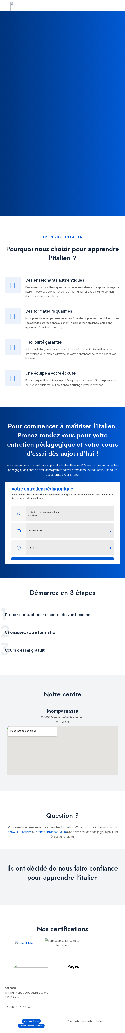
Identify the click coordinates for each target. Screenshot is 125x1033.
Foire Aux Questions (19, 832)
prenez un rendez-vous (51, 832)
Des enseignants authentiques (54, 280)
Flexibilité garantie (43, 342)
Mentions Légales (31, 1021)
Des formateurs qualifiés (48, 311)
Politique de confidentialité (31, 1026)
